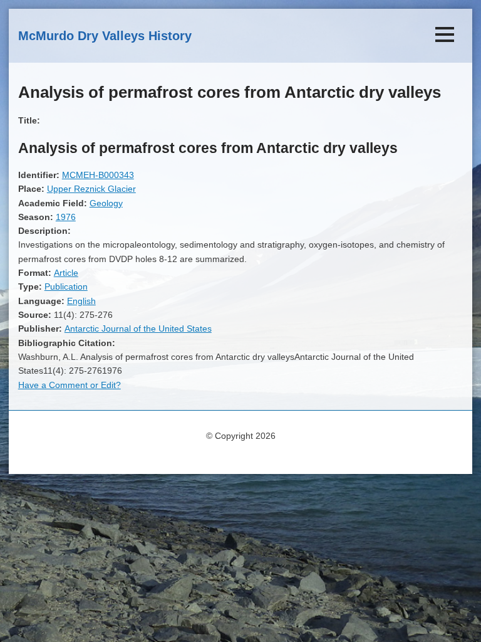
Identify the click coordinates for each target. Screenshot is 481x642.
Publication (66, 287)
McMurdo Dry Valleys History (105, 36)
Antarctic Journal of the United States (138, 329)
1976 (66, 217)
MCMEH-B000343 (98, 175)
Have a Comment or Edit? (69, 385)
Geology (106, 203)
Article (66, 273)
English (81, 301)
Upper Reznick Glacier (91, 189)
